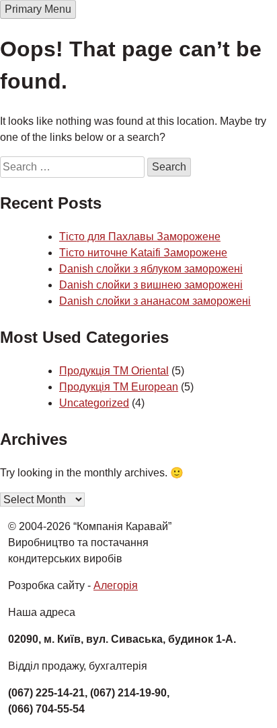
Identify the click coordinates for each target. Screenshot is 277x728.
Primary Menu (38, 9)
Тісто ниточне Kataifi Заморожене (143, 252)
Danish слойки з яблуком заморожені (151, 268)
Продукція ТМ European (118, 387)
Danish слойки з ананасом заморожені (155, 301)
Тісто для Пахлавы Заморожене (140, 236)
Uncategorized (94, 403)
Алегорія (115, 585)
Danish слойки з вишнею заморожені (151, 285)
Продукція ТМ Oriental (114, 370)
